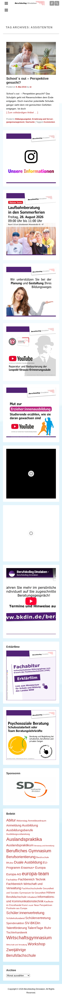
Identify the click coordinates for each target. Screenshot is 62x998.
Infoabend (32, 897)
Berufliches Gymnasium (28, 850)
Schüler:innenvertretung (25, 913)
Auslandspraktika (24, 839)
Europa (40, 867)
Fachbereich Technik (31, 879)
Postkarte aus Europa (16, 908)
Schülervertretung (38, 918)
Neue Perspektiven (43, 905)
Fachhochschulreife (32, 888)
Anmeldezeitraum (37, 820)
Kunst (25, 905)
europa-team (35, 873)
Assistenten (49, 122)
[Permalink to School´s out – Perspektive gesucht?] (31, 58)
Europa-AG (13, 874)
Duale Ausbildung (28, 862)
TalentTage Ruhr (39, 928)
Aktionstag (21, 820)
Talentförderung (16, 928)
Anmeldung (13, 825)
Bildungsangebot (23, 119)
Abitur (11, 820)
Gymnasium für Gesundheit (32, 893)
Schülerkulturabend (15, 918)
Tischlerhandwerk (16, 932)
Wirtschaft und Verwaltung (16, 945)
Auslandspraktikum (20, 845)
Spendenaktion (15, 923)
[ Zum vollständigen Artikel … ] (22, 112)
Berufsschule (42, 857)
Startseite (30, 122)
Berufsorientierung (21, 857)
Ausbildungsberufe (19, 830)
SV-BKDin (32, 923)
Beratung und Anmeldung (44, 846)
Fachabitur (12, 879)
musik (30, 905)
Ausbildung (30, 825)
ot (30, 87)
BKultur (9, 863)
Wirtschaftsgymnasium (29, 937)
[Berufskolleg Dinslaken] (29, 3)
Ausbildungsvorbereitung (18, 834)
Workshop (36, 944)
